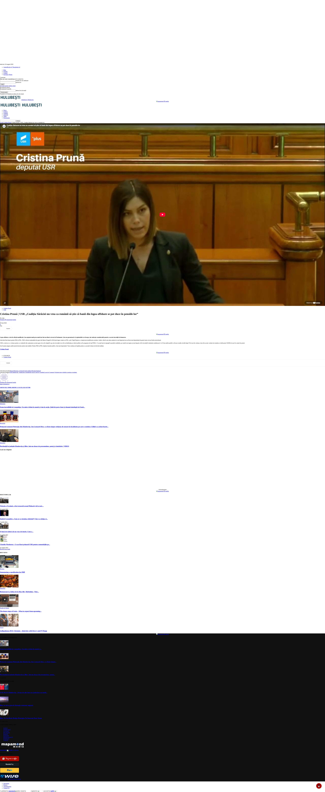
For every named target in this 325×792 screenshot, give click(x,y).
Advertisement (7, 786)
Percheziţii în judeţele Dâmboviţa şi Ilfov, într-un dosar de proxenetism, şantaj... (27, 675)
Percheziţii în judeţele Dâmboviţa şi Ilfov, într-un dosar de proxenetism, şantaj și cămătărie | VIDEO (34, 446)
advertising (9, 750)
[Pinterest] (28, 328)
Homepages (6, 118)
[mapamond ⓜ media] (162, 101)
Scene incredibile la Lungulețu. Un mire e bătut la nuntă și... (21, 649)
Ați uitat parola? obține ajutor (8, 86)
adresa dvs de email (21, 90)
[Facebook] (16, 328)
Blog (4, 70)
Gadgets (5, 113)
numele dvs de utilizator (22, 80)
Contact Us (6, 788)
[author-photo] (4, 381)
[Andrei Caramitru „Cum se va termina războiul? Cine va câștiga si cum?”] (4, 515)
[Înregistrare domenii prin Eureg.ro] (40, 791)
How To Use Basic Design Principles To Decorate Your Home (21, 718)
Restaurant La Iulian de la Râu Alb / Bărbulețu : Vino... (19, 592)
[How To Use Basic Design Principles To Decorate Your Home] (4, 715)
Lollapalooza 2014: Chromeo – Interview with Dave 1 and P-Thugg (23, 631)
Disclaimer (6, 783)
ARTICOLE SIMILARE (7, 387)
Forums (5, 71)
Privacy (5, 785)
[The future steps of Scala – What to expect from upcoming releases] (9, 606)
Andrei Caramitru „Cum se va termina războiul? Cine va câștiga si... (24, 519)
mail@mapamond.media (14, 779)
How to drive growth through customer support (16, 705)
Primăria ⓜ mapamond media (8, 319)
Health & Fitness (4, 608)
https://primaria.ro (4, 384)
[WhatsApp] (34, 328)
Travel (1, 627)
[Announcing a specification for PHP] (9, 567)
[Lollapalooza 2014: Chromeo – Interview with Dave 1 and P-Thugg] (9, 626)
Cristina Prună (7, 122)
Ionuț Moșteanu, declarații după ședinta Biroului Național (25, 371)
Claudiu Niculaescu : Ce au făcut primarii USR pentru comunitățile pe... (25, 544)
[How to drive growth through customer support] (4, 702)
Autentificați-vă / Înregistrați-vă (11, 67)
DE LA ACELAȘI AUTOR (22, 387)
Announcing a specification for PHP (12, 572)
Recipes (2, 569)
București (2, 423)
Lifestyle (5, 115)
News (5, 110)
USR (4, 310)
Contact (5, 73)
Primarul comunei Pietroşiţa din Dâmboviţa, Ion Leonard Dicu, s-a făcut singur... (28, 662)
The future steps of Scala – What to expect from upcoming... (21, 611)
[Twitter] (22, 328)
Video (5, 116)
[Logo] (10, 107)
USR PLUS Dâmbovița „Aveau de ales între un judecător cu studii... (23, 692)
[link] (4, 349)
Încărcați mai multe (5, 549)
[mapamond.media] (9, 772)
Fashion (5, 112)
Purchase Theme (7, 74)
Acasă (1, 122)
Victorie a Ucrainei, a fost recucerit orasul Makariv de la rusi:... (22, 506)
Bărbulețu (2, 404)
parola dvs (18, 82)
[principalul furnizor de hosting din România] (28, 791)
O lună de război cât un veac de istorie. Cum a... (16, 532)
